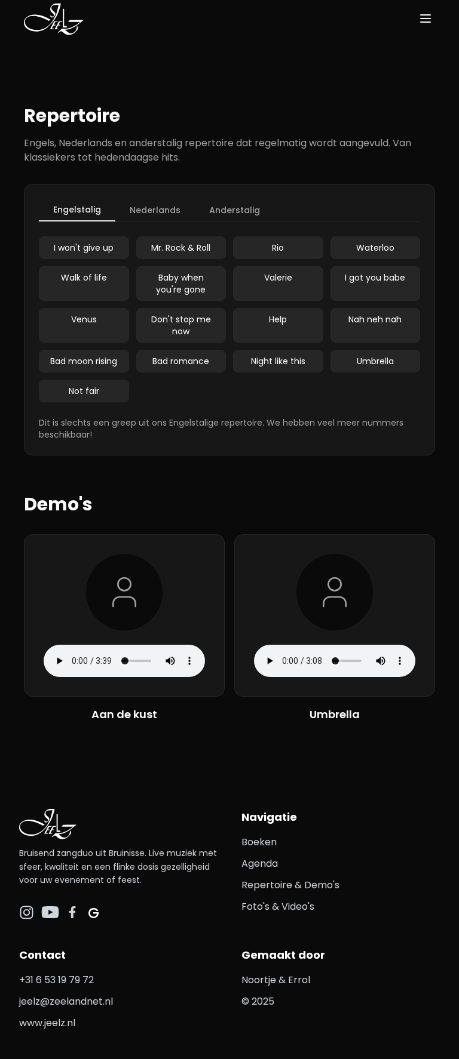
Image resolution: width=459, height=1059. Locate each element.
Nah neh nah (375, 319)
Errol (299, 980)
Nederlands (155, 210)
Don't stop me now (181, 325)
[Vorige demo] (36, 629)
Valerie (278, 278)
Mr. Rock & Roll (180, 248)
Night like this (278, 361)
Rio (278, 248)
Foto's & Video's (277, 906)
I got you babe (375, 278)
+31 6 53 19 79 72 (56, 980)
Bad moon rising (83, 361)
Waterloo (375, 248)
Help (278, 319)
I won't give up (84, 248)
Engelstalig (77, 210)
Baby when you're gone (181, 283)
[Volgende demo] (423, 629)
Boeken (259, 842)
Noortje (258, 980)
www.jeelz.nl (47, 1023)
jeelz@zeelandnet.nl (66, 1001)
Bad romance (180, 361)
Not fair (84, 391)
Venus (84, 319)
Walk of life (84, 278)
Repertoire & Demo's (290, 885)
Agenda (259, 863)
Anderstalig (234, 210)
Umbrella (375, 361)
